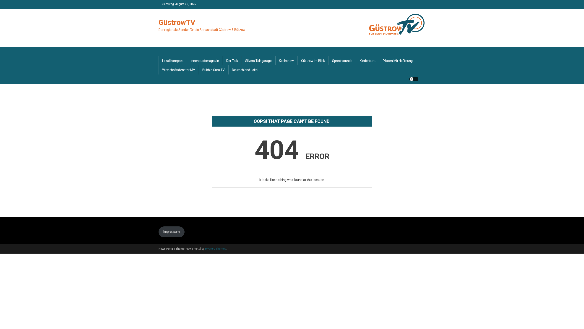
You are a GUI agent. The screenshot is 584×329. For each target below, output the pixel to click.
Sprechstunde (342, 61)
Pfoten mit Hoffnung (398, 61)
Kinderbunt (367, 61)
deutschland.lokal (245, 70)
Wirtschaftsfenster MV (178, 70)
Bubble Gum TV (213, 70)
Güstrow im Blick (313, 61)
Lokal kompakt (172, 61)
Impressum (171, 231)
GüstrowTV (177, 22)
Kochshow (286, 61)
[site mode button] (413, 79)
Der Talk (232, 61)
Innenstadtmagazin (205, 61)
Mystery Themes (215, 248)
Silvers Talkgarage (258, 61)
